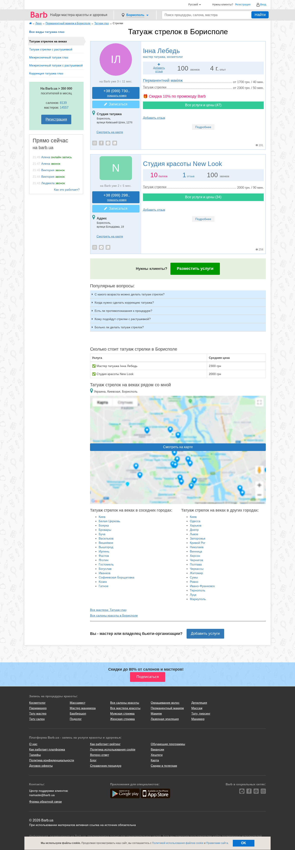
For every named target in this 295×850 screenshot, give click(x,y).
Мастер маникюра (83, 708)
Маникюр (198, 719)
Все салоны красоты (124, 702)
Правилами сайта (217, 843)
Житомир (196, 573)
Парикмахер (38, 708)
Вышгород (106, 547)
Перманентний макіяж (163, 80)
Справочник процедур (105, 765)
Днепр (194, 529)
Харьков (195, 525)
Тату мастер (37, 713)
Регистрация (243, 4)
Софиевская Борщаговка (116, 577)
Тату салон (37, 719)
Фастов (104, 555)
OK (243, 843)
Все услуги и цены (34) (203, 197)
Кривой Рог (197, 542)
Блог (93, 760)
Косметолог (37, 702)
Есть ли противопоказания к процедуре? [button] (123, 310)
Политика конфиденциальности (51, 760)
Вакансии (157, 749)
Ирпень (104, 551)
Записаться (117, 104)
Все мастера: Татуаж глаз (108, 610)
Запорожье (197, 538)
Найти (260, 15)
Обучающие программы (168, 744)
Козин (103, 581)
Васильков (106, 538)
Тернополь (197, 590)
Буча (102, 534)
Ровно (194, 581)
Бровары (105, 529)
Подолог (76, 719)
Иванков (104, 573)
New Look (182, 163)
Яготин (103, 560)
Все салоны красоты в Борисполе (114, 615)
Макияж (156, 713)
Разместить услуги (195, 268)
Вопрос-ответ (99, 755)
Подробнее (203, 127)
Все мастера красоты (125, 708)
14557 (64, 107)
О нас (33, 744)
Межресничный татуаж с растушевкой (56, 65)
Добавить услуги (205, 633)
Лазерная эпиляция (165, 719)
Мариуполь (198, 599)
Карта (155, 760)
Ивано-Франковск (202, 586)
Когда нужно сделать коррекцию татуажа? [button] (124, 302)
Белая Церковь (109, 521)
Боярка (104, 525)
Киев (102, 516)
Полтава (196, 564)
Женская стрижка (122, 719)
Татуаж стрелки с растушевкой (50, 49)
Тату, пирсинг (200, 713)
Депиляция (199, 702)
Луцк (193, 594)
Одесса (195, 521)
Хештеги (157, 755)
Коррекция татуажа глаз (46, 73)
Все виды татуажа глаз (46, 32)
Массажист (77, 702)
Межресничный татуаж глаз (48, 57)
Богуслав (105, 568)
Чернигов (196, 560)
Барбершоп (78, 713)
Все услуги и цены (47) (203, 105)
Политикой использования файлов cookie (177, 843)
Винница (196, 551)
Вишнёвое (106, 542)
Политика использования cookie (112, 749)
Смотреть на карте (110, 132)
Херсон (195, 555)
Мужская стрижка (122, 713)
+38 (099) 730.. (116, 93)
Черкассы (196, 568)
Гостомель (106, 564)
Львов (194, 534)
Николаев (196, 547)
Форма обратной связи (45, 801)
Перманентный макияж (167, 708)
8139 (63, 103)
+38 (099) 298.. (116, 197)
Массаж (196, 708)
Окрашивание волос (165, 702)
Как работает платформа (47, 749)
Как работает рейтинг (105, 744)
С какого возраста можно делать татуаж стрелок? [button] (130, 294)
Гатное (103, 586)
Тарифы (35, 755)
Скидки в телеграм (164, 765)
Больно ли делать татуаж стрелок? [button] (119, 327)
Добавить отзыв (154, 117)
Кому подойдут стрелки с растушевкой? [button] (123, 319)
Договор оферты (41, 765)
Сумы (194, 577)
